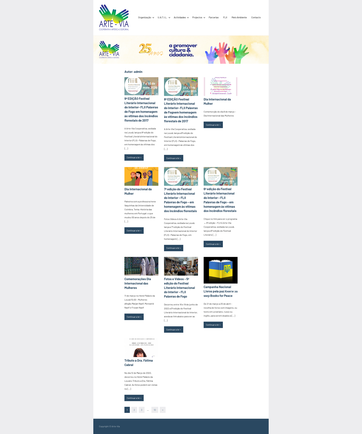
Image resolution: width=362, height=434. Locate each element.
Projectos (197, 17)
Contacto (256, 17)
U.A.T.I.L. (162, 17)
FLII (225, 17)
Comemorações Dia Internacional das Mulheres (137, 283)
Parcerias (214, 17)
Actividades (180, 17)
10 (155, 409)
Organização (144, 17)
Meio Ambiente (239, 17)
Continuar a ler (133, 157)
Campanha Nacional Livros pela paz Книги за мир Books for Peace (221, 291)
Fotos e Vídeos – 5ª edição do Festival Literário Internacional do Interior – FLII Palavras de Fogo (179, 287)
